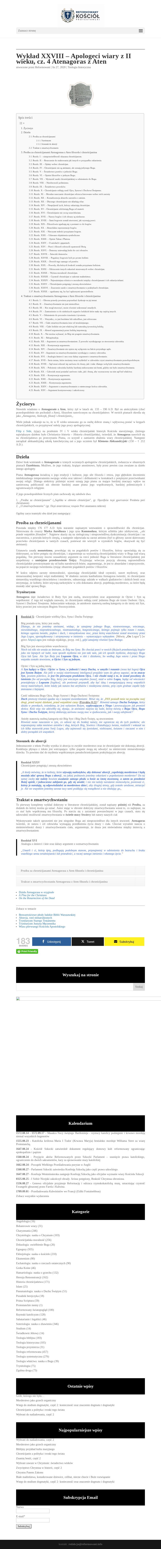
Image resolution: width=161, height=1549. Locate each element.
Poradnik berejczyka (27, 1296)
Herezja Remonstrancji (28, 1277)
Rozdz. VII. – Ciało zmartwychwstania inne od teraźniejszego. (61, 323)
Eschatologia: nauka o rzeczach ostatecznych (40, 1263)
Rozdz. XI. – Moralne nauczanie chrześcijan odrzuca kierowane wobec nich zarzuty (72, 194)
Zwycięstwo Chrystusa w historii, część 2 (39, 1467)
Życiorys (28, 128)
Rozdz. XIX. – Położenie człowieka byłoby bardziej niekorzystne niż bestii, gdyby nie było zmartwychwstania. (84, 367)
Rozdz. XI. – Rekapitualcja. (46, 338)
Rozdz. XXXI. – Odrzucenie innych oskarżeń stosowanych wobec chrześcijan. (69, 269)
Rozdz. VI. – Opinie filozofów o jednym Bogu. (54, 175)
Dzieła (27, 132)
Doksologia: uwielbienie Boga (32, 1244)
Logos (35, 639)
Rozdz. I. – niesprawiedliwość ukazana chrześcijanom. (57, 156)
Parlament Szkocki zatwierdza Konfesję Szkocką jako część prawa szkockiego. (74, 1169)
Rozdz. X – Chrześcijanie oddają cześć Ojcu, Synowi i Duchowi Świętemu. (68, 190)
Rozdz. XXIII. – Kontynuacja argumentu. (53, 383)
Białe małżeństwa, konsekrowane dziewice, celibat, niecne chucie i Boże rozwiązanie (63, 1477)
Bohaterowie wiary (26, 1226)
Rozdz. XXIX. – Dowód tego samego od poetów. (56, 261)
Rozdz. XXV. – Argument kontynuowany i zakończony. (59, 390)
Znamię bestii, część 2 (28, 1458)
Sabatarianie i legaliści (28, 1319)
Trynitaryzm (46, 140)
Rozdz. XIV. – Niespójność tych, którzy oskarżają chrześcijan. (62, 205)
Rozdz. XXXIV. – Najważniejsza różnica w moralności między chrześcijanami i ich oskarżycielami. (79, 280)
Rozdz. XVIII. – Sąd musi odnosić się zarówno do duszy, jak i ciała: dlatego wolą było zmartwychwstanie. (82, 364)
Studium (21, 1328)
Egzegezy (21, 1249)
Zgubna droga (24, 1370)
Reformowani (42, 67)
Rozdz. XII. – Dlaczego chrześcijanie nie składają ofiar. (59, 201)
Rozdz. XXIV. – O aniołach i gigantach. (52, 243)
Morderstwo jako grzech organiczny (36, 1400)
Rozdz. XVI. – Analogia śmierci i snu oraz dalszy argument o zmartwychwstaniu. (71, 356)
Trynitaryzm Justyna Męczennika (37, 923)
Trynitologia (23, 1365)
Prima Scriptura (25, 1300)
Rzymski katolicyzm (27, 1314)
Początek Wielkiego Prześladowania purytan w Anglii (61, 1164)
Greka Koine (23, 1268)
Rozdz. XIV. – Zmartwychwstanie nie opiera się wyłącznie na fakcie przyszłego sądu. (72, 349)
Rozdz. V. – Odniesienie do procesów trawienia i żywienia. (59, 315)
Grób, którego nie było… (30, 1395)
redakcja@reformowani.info (85, 1544)
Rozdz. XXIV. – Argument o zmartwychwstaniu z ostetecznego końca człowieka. (70, 386)
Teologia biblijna (25, 1337)
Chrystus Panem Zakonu (29, 1472)
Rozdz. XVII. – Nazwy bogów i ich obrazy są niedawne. (59, 216)
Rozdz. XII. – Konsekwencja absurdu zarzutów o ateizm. (60, 198)
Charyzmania (23, 1230)
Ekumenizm (22, 1258)
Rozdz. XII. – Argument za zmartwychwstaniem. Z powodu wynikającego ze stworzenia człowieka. (79, 341)
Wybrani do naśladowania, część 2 (35, 1414)
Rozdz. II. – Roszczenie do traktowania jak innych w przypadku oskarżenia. (67, 160)
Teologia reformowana (28, 1351)
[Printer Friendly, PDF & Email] (27, 951)
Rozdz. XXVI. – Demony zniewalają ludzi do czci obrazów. (61, 250)
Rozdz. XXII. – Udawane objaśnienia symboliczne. (57, 235)
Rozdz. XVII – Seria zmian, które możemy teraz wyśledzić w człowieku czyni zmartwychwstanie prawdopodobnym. (87, 360)
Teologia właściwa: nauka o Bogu (34, 1361)
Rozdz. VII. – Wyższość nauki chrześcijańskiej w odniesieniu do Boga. (65, 179)
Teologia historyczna (79, 67)
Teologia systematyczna (29, 1356)
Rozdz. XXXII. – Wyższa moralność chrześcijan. (56, 273)
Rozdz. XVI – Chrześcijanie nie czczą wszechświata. (57, 213)
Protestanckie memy (27, 1305)
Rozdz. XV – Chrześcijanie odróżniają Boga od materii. (59, 209)
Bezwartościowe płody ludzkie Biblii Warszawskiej (47, 914)
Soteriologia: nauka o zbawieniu (34, 1324)
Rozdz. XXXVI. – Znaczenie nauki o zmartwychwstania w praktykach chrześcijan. (71, 288)
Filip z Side (23, 431)
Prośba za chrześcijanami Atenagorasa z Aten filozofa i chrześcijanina (60, 152)
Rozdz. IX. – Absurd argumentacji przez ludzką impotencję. (60, 330)
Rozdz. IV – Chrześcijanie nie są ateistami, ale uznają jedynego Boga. (64, 168)
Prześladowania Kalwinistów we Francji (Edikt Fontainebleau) (66, 1191)
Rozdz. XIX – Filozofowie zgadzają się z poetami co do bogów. (63, 224)
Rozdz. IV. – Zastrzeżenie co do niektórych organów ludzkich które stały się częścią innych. (74, 311)
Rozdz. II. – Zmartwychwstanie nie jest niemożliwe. (56, 304)
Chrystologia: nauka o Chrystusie (34, 1235)
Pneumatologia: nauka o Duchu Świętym (38, 1291)
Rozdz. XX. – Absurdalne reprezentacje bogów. (55, 228)
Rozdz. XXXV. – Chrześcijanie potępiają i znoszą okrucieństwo (62, 284)
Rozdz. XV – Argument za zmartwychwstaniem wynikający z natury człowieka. (70, 353)
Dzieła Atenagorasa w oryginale (36, 892)
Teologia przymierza (27, 1347)
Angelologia (23, 1221)
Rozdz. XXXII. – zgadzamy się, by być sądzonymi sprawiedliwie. (64, 291)
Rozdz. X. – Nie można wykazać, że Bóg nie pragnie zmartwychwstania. (67, 334)
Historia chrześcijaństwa (29, 1281)
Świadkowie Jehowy (27, 1333)
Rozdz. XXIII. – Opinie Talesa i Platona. (52, 239)
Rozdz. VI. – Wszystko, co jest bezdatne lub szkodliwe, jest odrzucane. (65, 319)
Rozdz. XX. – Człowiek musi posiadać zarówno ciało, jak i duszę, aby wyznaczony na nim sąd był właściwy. (83, 371)
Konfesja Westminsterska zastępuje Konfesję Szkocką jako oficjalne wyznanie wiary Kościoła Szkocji (87, 1174)
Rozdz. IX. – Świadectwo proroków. (49, 186)
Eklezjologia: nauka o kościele (33, 1254)
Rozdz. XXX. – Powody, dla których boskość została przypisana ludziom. (67, 265)
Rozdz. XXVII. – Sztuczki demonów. (51, 254)
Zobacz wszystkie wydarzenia (32, 1196)
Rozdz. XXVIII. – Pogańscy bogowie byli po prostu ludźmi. (61, 258)
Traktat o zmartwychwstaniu (46, 148)
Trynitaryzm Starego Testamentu (37, 920)
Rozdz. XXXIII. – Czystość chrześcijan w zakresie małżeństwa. (62, 276)
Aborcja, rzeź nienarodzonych (35, 917)
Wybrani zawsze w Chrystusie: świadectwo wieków (44, 1463)
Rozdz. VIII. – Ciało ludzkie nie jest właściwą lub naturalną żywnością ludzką (68, 326)
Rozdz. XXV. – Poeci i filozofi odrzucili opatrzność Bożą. (60, 246)
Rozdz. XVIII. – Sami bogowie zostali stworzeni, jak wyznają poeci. (65, 220)
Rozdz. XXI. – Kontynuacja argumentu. (52, 375)
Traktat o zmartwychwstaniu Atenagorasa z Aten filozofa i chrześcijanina (62, 296)
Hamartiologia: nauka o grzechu (34, 1272)
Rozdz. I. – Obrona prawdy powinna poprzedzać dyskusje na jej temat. (65, 300)
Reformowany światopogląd (31, 1309)
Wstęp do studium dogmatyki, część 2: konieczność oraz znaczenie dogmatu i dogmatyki (65, 1405)
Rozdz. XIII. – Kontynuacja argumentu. (52, 345)
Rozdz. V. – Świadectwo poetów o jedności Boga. (55, 171)
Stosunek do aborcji (49, 144)
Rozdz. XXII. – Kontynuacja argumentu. (52, 379)
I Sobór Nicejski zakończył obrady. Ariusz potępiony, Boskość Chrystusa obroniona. (78, 1178)
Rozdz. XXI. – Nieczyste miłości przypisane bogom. (57, 231)
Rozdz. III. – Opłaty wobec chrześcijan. (51, 164)
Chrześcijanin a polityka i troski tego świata (40, 1409)
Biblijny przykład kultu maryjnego (35, 1449)
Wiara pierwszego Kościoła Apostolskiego (42, 926)
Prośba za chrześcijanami (44, 136)
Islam (19, 1286)
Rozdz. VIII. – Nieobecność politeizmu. (51, 183)
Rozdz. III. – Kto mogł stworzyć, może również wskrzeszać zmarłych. (64, 308)
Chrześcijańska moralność (30, 1240)
